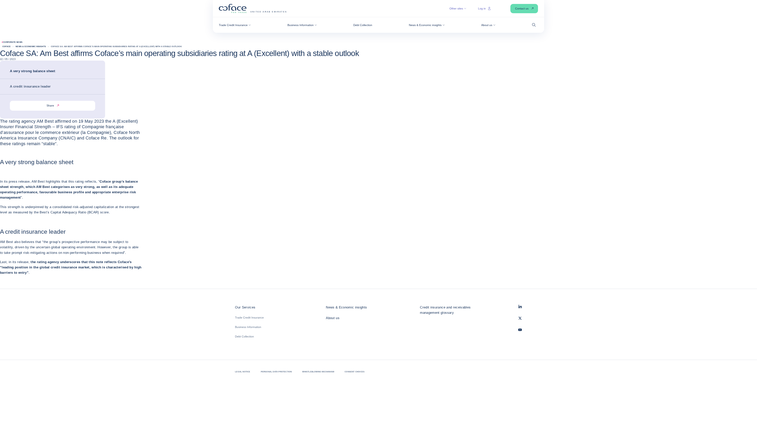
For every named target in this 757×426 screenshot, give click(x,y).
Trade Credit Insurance (249, 317)
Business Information (248, 327)
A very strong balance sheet (32, 71)
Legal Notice (242, 372)
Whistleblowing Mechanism (318, 372)
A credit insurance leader (30, 86)
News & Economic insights (346, 307)
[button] (235, 25)
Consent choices (355, 372)
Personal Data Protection (276, 372)
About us (332, 318)
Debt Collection (244, 336)
